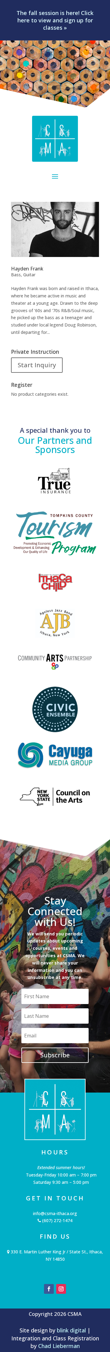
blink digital (71, 1330)
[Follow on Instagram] (61, 1289)
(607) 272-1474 (56, 1220)
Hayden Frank (27, 268)
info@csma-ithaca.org (55, 1213)
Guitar (29, 275)
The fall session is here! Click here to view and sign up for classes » (55, 20)
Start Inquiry (37, 365)
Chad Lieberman (59, 1346)
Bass (16, 275)
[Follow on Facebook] (49, 1289)
